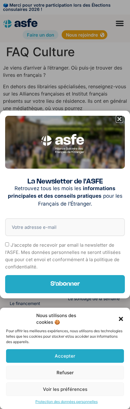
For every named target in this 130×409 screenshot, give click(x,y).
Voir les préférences (65, 389)
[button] (121, 319)
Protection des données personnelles (66, 401)
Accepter (65, 356)
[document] (65, 204)
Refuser (65, 372)
